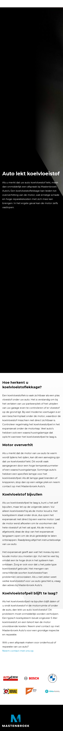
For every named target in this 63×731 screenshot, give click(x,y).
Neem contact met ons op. (18, 650)
